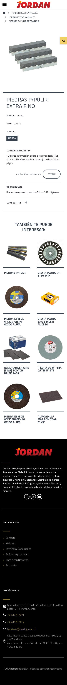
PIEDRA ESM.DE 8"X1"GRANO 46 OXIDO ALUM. (14, 419)
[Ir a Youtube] (39, 496)
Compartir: (13, 202)
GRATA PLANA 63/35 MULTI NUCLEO (47, 322)
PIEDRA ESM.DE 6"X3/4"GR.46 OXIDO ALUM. (14, 322)
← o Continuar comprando (28, 174)
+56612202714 (15, 622)
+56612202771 (15, 615)
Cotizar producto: (18, 150)
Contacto (11, 538)
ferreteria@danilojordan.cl (21, 629)
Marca (10, 131)
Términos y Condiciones (18, 549)
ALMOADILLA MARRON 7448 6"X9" (47, 419)
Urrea (12, 138)
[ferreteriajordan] (33, 4)
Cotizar (52, 174)
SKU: (9, 123)
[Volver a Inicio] (4, 13)
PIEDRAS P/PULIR (15, 273)
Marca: (10, 115)
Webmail (10, 543)
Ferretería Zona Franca (24, 13)
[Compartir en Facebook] (26, 202)
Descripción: (14, 187)
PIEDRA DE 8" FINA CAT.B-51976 (50, 369)
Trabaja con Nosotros (17, 560)
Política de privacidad (17, 554)
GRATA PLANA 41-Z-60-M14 (49, 274)
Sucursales (11, 565)
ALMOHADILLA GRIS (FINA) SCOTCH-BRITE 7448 (16, 370)
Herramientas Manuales (22, 17)
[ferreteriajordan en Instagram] (33, 496)
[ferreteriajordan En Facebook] (26, 496)
